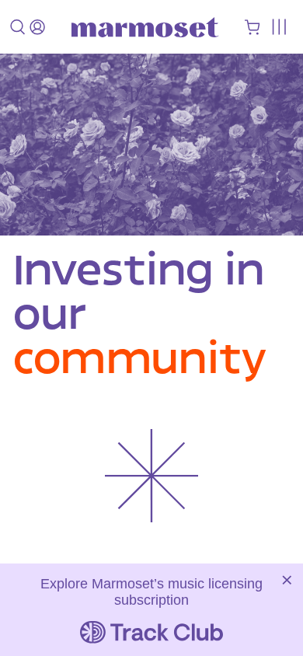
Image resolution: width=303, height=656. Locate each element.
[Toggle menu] (278, 26)
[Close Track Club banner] (286, 580)
